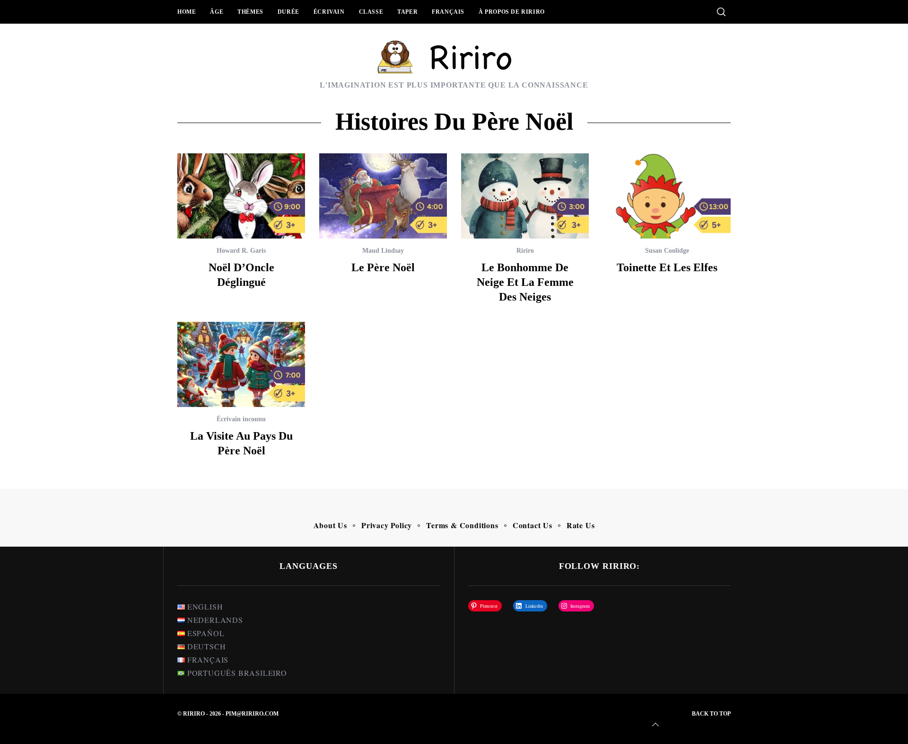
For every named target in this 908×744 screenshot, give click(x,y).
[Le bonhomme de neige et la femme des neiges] (525, 196)
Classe (371, 12)
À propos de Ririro (512, 12)
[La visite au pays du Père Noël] (241, 364)
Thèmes (250, 12)
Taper (407, 12)
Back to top (711, 713)
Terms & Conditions (462, 525)
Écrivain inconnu (241, 419)
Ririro (525, 250)
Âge (216, 12)
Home (186, 12)
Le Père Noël (383, 267)
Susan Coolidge (667, 250)
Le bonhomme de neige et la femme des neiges (525, 282)
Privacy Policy (386, 525)
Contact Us (532, 525)
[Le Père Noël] (383, 196)
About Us (330, 525)
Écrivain (329, 12)
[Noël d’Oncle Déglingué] (241, 196)
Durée (288, 12)
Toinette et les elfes (667, 267)
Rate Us (581, 525)
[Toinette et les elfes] (667, 196)
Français (448, 12)
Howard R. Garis (241, 250)
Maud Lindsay (383, 250)
